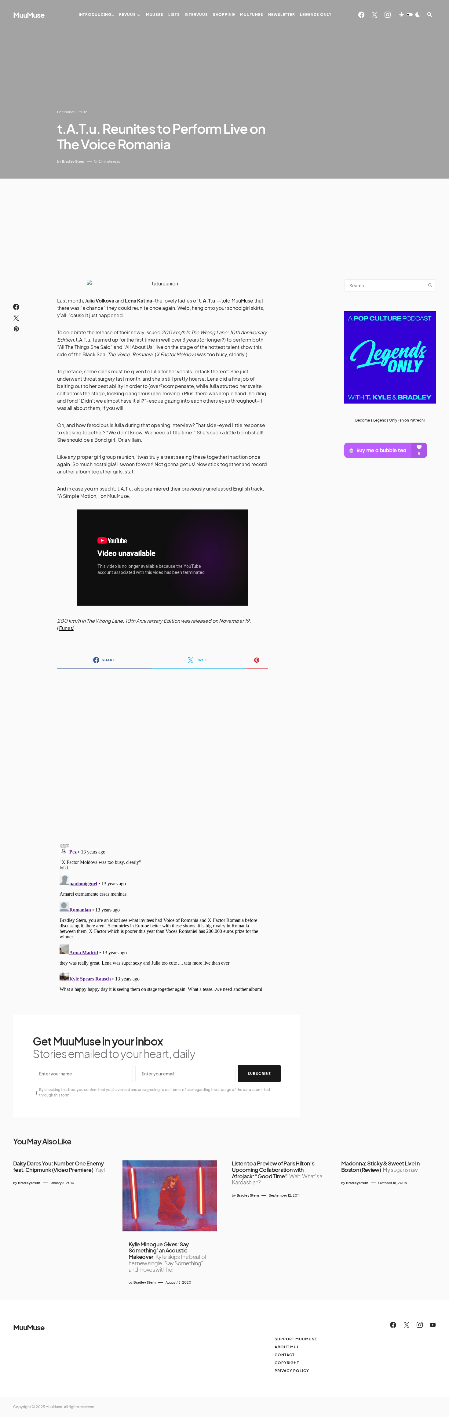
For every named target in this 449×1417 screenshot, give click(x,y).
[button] (410, 14)
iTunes (66, 628)
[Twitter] (374, 15)
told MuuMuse (237, 300)
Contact (285, 1355)
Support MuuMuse (296, 1339)
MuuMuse (29, 14)
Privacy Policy (292, 1370)
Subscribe (259, 1073)
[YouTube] (433, 1325)
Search (430, 285)
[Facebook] (361, 15)
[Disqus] (162, 752)
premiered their (162, 488)
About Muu (287, 1347)
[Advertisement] (224, 224)
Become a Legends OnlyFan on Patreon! (390, 420)
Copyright (287, 1363)
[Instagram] (388, 15)
